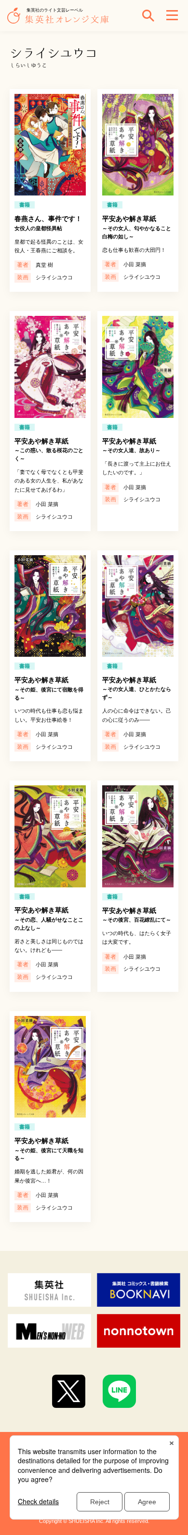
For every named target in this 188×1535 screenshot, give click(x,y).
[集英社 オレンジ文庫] (60, 20)
